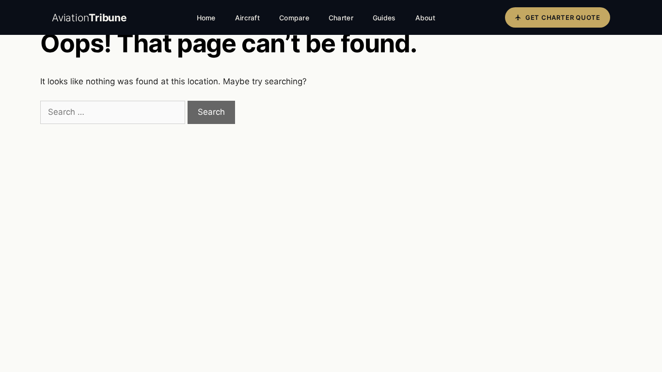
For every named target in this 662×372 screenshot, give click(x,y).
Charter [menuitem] (341, 18)
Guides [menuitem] (384, 18)
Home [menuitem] (206, 18)
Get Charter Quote (562, 17)
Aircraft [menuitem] (247, 18)
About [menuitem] (425, 18)
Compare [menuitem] (294, 18)
